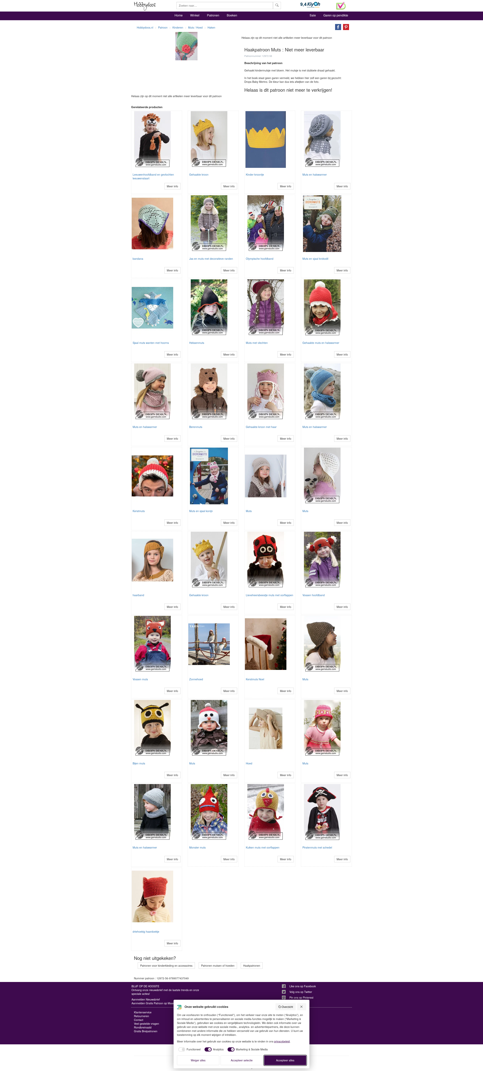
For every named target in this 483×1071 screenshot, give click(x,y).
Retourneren (141, 1016)
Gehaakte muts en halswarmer (320, 343)
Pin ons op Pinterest (301, 997)
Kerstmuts (139, 511)
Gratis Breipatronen (145, 1031)
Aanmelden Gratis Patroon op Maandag (155, 1003)
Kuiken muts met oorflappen (262, 847)
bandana (138, 258)
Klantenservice (143, 1012)
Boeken (232, 15)
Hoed (249, 763)
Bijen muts (139, 763)
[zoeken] (277, 5)
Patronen (213, 15)
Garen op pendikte (335, 15)
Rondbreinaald (143, 1027)
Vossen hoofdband (313, 595)
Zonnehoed (196, 679)
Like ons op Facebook (302, 986)
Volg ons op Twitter (300, 992)
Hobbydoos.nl (145, 27)
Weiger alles (198, 1060)
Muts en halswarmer (314, 174)
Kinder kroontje (255, 174)
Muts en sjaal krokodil (315, 258)
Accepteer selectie (242, 1060)
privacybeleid (282, 1041)
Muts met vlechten (257, 343)
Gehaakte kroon (198, 174)
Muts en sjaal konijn (201, 511)
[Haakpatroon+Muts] (337, 27)
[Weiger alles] (301, 1006)
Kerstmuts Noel (255, 679)
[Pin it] (345, 27)
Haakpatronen (251, 965)
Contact (138, 1020)
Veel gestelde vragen (146, 1023)
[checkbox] (189, 1049)
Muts (249, 511)
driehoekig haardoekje (146, 931)
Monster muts (197, 847)
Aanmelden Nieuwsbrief (146, 999)
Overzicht (287, 1007)
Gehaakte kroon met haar (261, 427)
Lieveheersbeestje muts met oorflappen (269, 595)
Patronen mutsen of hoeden (218, 965)
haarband (138, 595)
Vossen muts (140, 679)
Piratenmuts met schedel (317, 847)
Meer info (172, 186)
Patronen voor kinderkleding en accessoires (166, 965)
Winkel (194, 15)
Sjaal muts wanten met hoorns (151, 343)
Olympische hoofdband (259, 258)
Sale (313, 15)
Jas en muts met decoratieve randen (211, 258)
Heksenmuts (196, 343)
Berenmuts (195, 427)
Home (179, 15)
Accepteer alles (285, 1060)
